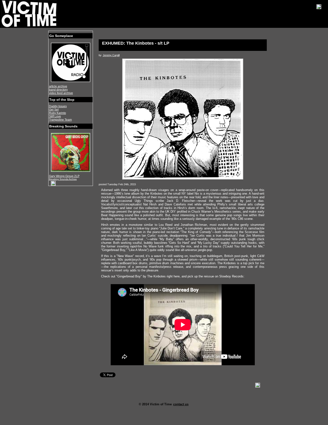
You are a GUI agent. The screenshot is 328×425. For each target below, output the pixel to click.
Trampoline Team (60, 119)
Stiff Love (55, 116)
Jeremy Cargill (111, 55)
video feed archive (61, 93)
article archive (58, 86)
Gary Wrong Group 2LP (64, 176)
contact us (180, 404)
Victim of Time (29, 13)
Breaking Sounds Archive (63, 179)
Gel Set (54, 109)
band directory (58, 89)
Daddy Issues (58, 106)
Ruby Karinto (57, 113)
